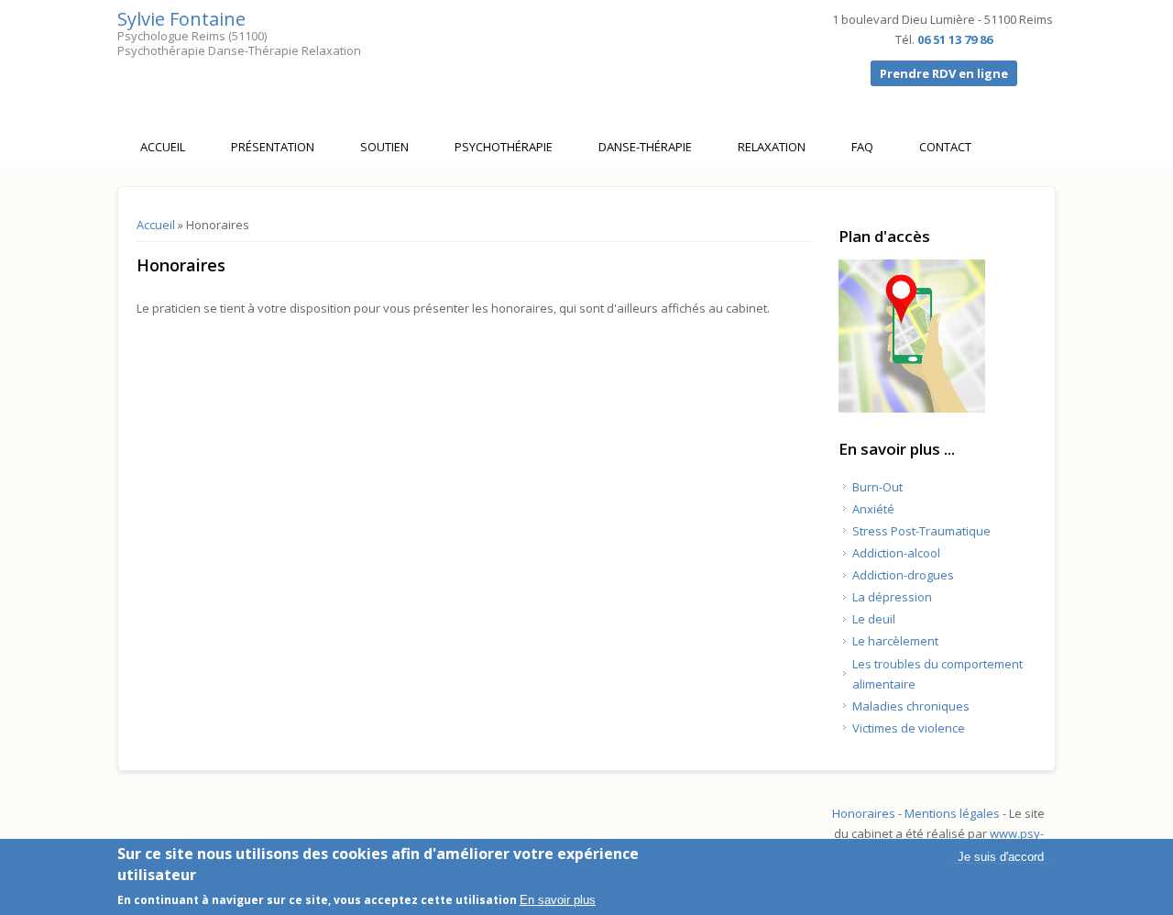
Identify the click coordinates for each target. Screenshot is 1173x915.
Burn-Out (877, 487)
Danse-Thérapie (645, 146)
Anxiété (873, 509)
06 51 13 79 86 (954, 39)
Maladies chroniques (911, 706)
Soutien (384, 146)
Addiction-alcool (896, 553)
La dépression (892, 597)
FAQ (862, 146)
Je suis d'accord (1001, 857)
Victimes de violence (908, 728)
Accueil (162, 146)
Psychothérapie (504, 146)
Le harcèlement (895, 641)
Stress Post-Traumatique (921, 531)
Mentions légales (952, 813)
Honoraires (863, 813)
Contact (945, 146)
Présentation (272, 146)
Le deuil (873, 619)
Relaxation (772, 146)
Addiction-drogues (903, 575)
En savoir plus (558, 900)
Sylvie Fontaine (181, 18)
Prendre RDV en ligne (944, 73)
